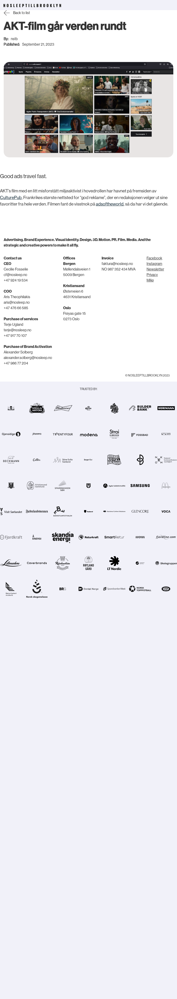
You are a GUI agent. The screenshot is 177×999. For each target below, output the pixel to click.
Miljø (150, 280)
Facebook (154, 258)
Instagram (154, 264)
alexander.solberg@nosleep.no (28, 358)
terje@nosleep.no (17, 330)
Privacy (152, 275)
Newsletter (155, 269)
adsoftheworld (110, 204)
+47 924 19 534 (16, 280)
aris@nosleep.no (17, 302)
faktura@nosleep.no (117, 264)
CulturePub (11, 197)
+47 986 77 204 (16, 363)
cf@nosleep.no (15, 275)
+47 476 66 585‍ (16, 308)
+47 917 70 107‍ (15, 336)
